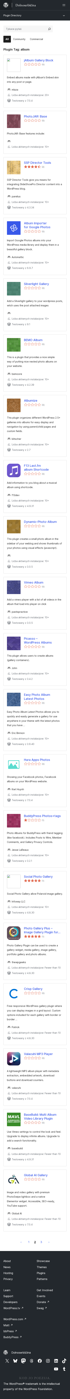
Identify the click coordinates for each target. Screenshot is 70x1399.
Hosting (8, 1273)
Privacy (8, 1279)
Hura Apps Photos (37, 760)
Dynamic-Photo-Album (40, 522)
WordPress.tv (13, 1308)
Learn (6, 1290)
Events (41, 1296)
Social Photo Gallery (38, 876)
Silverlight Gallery (36, 284)
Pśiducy (49, 1242)
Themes (42, 1267)
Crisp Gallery (33, 989)
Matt (8, 1325)
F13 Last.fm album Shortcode (36, 467)
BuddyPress (12, 1337)
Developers (10, 1302)
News (7, 1267)
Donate (43, 1302)
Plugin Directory (12, 15)
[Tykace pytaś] (49, 29)
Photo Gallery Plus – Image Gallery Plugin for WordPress (41, 930)
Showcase (43, 1261)
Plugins (41, 1273)
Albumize (30, 400)
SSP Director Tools (37, 162)
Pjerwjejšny (21, 1242)
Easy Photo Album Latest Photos (37, 696)
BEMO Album (33, 340)
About (7, 1261)
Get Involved (45, 1290)
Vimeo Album (33, 582)
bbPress (10, 1331)
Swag (42, 1308)
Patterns (42, 1279)
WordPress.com (15, 1319)
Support (8, 1296)
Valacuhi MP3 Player (38, 1054)
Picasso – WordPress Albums (38, 640)
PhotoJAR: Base (35, 116)
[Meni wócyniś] (64, 5)
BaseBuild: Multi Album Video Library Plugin (40, 1116)
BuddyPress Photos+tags (42, 816)
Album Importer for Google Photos (37, 225)
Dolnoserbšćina (21, 1352)
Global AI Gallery (36, 1175)
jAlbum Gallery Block (38, 60)
